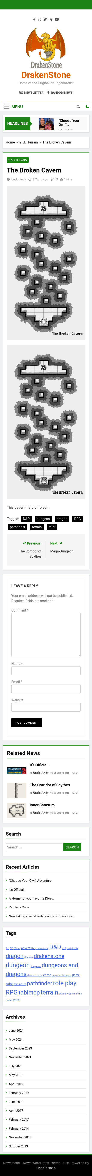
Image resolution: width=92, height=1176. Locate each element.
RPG (77, 519)
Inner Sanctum (42, 805)
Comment (19, 610)
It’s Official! (39, 765)
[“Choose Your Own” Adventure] (46, 126)
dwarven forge (34, 975)
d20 (64, 948)
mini (52, 527)
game (76, 975)
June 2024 (16, 1031)
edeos (47, 975)
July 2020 (15, 1066)
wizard (62, 993)
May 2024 (15, 1040)
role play (64, 983)
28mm (16, 948)
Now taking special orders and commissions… (42, 916)
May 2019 (15, 1075)
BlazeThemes (45, 1168)
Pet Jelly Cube (19, 907)
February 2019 (19, 1093)
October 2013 (18, 1146)
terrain (37, 527)
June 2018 (16, 1102)
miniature (19, 984)
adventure (28, 948)
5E (11, 948)
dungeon (43, 519)
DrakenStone (46, 75)
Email (16, 682)
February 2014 (19, 1128)
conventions (42, 948)
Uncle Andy (18, 179)
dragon (62, 519)
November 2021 (20, 1057)
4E (7, 948)
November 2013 (20, 1137)
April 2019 (16, 1084)
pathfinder (17, 527)
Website (17, 700)
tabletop (29, 992)
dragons (28, 957)
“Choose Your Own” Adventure (69, 123)
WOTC (16, 1000)
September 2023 (20, 1048)
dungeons (36, 966)
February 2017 (19, 1119)
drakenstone (49, 956)
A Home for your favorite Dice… (31, 898)
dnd (69, 948)
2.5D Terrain (17, 160)
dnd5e (74, 948)
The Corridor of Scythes (50, 785)
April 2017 (16, 1111)
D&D (26, 519)
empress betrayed (61, 975)
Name (17, 664)
